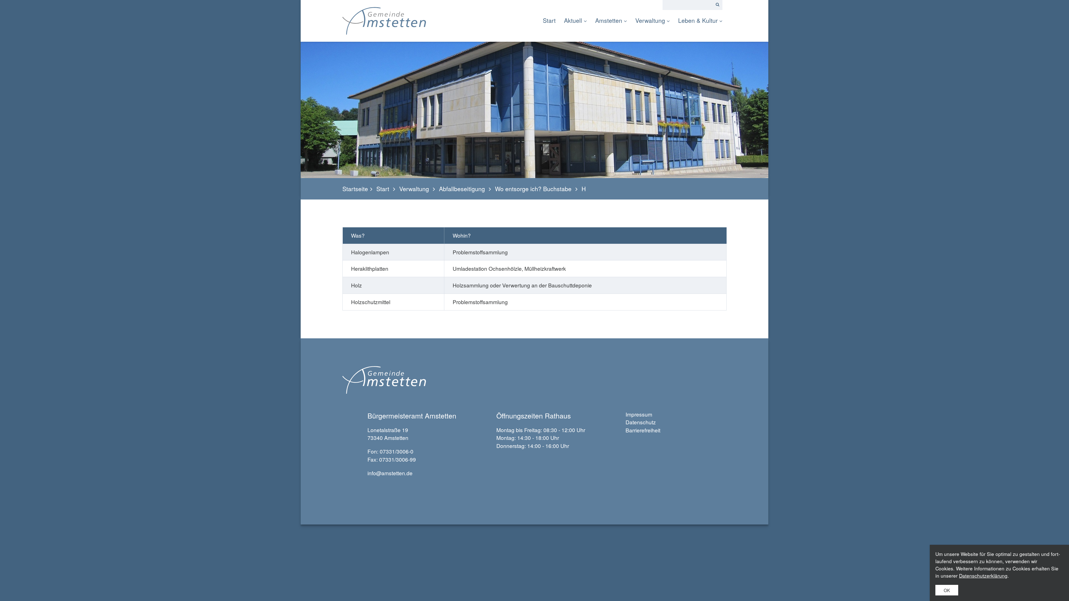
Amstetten (608, 20)
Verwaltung (650, 20)
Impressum (639, 414)
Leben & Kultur (698, 20)
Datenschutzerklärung (983, 575)
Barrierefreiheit (643, 430)
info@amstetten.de (390, 473)
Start (549, 20)
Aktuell (573, 20)
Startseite (355, 189)
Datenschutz (641, 422)
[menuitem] (551, 20)
